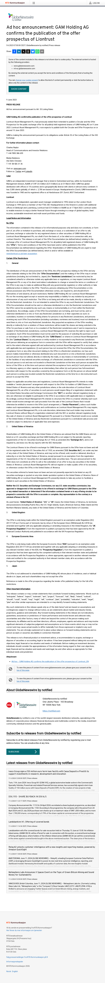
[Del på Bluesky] (33, 51)
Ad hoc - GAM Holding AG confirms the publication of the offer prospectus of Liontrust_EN (50, 661)
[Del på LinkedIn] (19, 51)
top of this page (23, 670)
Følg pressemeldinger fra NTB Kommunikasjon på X (27, 957)
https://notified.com (51, 711)
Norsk (8, 971)
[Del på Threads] (28, 51)
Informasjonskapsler (14, 962)
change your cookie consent (26, 80)
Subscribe (13, 752)
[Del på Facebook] (14, 51)
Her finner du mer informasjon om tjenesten (24, 930)
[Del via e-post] (42, 51)
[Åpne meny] (34, 3)
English (15, 971)
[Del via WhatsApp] (37, 51)
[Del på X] (24, 51)
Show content (19, 89)
